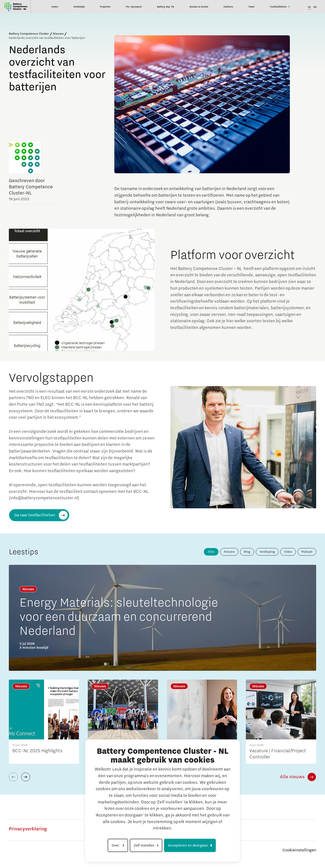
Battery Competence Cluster (29, 34)
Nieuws (58, 34)
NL (309, 7)
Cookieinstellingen (299, 850)
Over (116, 845)
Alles (211, 552)
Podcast (306, 552)
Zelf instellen (144, 845)
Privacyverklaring (28, 829)
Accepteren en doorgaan (188, 845)
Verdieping (267, 552)
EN (315, 7)
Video (288, 552)
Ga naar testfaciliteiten (34, 515)
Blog (247, 552)
